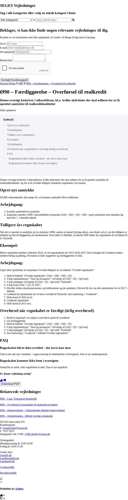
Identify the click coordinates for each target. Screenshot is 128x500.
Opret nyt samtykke (18, 125)
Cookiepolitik (7, 467)
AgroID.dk (6, 455)
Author (19, 488)
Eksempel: (13, 139)
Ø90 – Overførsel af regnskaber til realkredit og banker (29, 404)
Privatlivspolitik (8, 472)
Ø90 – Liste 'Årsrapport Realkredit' (18, 398)
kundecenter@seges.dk (15, 428)
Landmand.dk (7, 461)
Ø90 (20, 83)
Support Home (8, 83)
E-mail (3, 47)
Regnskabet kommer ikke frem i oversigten (33, 163)
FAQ (9, 153)
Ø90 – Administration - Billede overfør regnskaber (26, 416)
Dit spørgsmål (7, 51)
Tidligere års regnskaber (21, 134)
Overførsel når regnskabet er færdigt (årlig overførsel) (37, 149)
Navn (3, 43)
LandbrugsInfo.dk (9, 458)
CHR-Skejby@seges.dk (37, 434)
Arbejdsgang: (14, 130)
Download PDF (10, 383)
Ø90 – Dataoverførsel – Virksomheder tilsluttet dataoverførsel (32, 410)
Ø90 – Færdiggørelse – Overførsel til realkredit (51, 83)
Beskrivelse (6, 60)
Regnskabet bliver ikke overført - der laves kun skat (38, 158)
